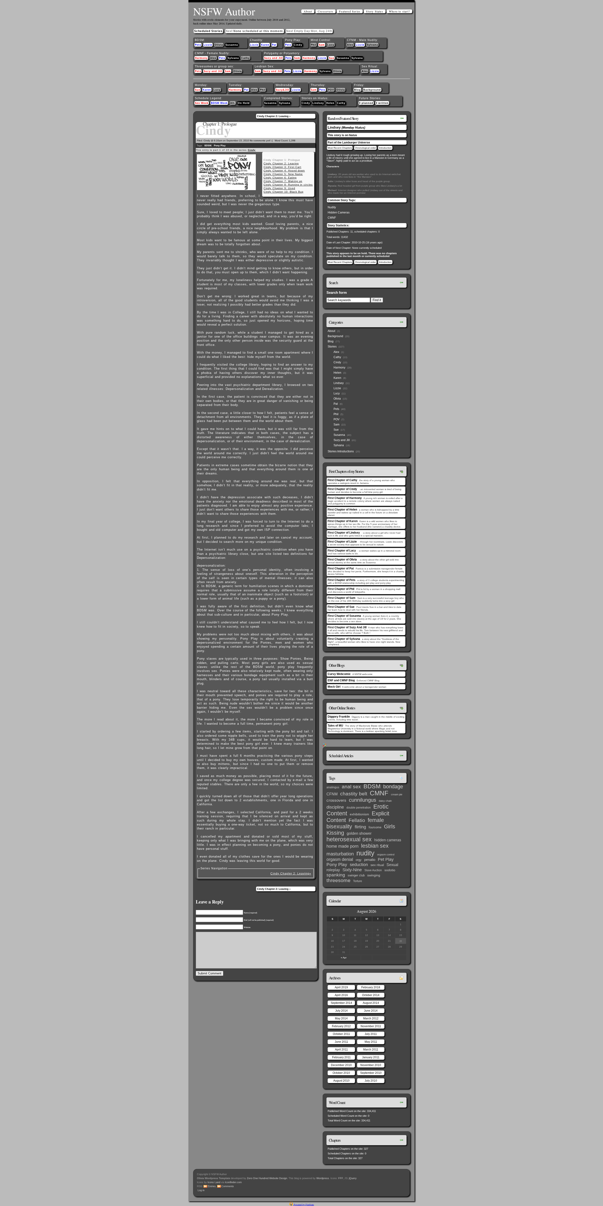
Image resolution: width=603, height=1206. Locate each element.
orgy (359, 860)
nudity (365, 853)
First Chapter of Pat (341, 568)
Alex (350, 44)
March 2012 (371, 1018)
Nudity (332, 207)
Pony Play (220, 145)
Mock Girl (334, 686)
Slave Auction (373, 870)
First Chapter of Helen (342, 509)
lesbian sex (375, 846)
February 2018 (370, 987)
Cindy (298, 44)
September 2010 (371, 1073)
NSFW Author (224, 11)
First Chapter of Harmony (345, 498)
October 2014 (370, 995)
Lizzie (208, 44)
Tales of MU (335, 725)
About (308, 11)
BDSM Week (219, 103)
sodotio (389, 870)
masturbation (340, 853)
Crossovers (325, 11)
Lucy (330, 44)
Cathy (245, 58)
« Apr (343, 957)
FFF (340, 1178)
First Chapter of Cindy (342, 489)
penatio (369, 860)
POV (331, 89)
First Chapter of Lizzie (342, 541)
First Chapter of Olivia (342, 559)
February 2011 (341, 1057)
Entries (212, 1186)
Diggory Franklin (339, 716)
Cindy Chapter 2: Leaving (273, 116)
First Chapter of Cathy (342, 480)
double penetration (358, 807)
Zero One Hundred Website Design (266, 1178)
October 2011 (341, 1034)
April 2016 (341, 995)
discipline (335, 807)
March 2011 (370, 1049)
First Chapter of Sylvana (344, 639)
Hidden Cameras (339, 212)
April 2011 (341, 1049)
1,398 (292, 140)
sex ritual (377, 865)
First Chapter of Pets (341, 580)
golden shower (359, 833)
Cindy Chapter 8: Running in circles (288, 184)
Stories (332, 346)
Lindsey (318, 103)
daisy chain (385, 800)
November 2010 (370, 1065)
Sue (331, 58)
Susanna (231, 44)
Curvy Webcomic (339, 674)
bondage (393, 786)
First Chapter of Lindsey (344, 532)
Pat (274, 44)
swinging (373, 875)
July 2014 (341, 1010)
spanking (335, 874)
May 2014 (341, 1018)
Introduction (385, 148)
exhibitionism (359, 814)
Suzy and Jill (273, 58)
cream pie (396, 794)
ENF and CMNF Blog (341, 680)
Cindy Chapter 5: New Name (283, 174)
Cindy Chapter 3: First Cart (282, 167)
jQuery (353, 1178)
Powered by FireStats (303, 1204)
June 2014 (371, 1010)
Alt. (232, 103)
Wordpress (322, 1178)
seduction (359, 864)
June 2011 (341, 1041)
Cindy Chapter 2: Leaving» (290, 873)
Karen (265, 44)
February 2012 (341, 1026)
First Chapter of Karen (343, 521)
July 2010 (371, 1080)
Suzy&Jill (282, 89)
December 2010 (341, 1065)
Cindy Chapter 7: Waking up (283, 181)
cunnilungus (362, 800)
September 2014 (341, 1003)
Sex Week (201, 103)
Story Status (374, 11)
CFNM (332, 794)
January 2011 (370, 1057)
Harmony (201, 58)
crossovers (336, 800)
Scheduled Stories (208, 31)
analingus (332, 787)
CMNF (332, 217)
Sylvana (372, 44)
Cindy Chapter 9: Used (279, 188)
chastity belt (353, 794)
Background (372, 89)
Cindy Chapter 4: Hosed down (284, 170)
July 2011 (371, 1034)
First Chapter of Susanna (344, 615)
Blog (357, 89)
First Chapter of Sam (341, 598)
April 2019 (341, 987)
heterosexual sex (349, 839)
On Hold (244, 103)
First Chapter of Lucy (342, 550)
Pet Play (386, 859)
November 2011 (371, 1026)
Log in (201, 1190)
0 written (382, 103)
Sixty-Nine (352, 869)
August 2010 (341, 1080)
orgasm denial (339, 859)
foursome (375, 827)
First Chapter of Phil (341, 589)
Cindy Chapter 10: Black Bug (283, 191)
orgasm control (385, 854)
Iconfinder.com (233, 1182)
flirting (360, 827)
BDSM (207, 145)
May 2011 (371, 1041)
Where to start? (399, 11)
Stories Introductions (341, 451)
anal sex (351, 786)
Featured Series (349, 11)
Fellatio (357, 820)
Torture (357, 881)
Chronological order (365, 148)
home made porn (342, 846)
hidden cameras (387, 840)
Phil (313, 44)
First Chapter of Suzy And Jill (347, 627)
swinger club (356, 875)
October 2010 (341, 1073)
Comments (227, 1186)
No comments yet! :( (261, 140)
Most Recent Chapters (340, 148)
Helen (330, 103)
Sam (322, 44)
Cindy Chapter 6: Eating (280, 177)
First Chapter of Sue (341, 607)
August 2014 (371, 1003)
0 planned (366, 103)
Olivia (219, 44)
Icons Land (214, 1182)
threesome (338, 880)
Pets (198, 44)
